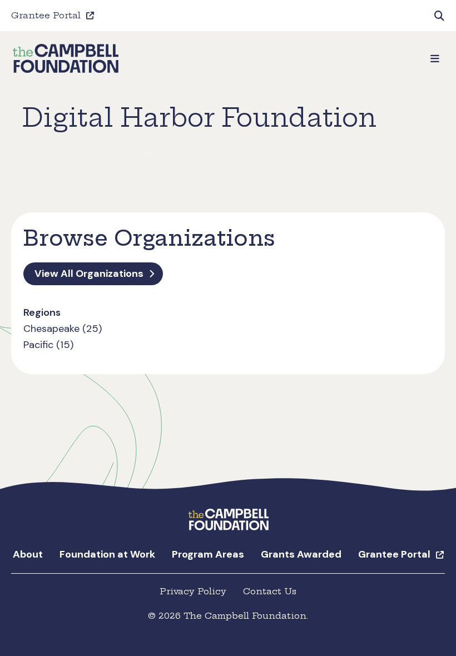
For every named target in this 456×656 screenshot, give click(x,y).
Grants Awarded (301, 554)
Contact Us (269, 591)
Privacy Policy (193, 591)
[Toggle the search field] (439, 15)
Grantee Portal (46, 15)
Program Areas (208, 554)
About (28, 554)
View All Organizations (88, 273)
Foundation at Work (107, 554)
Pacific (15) (48, 344)
